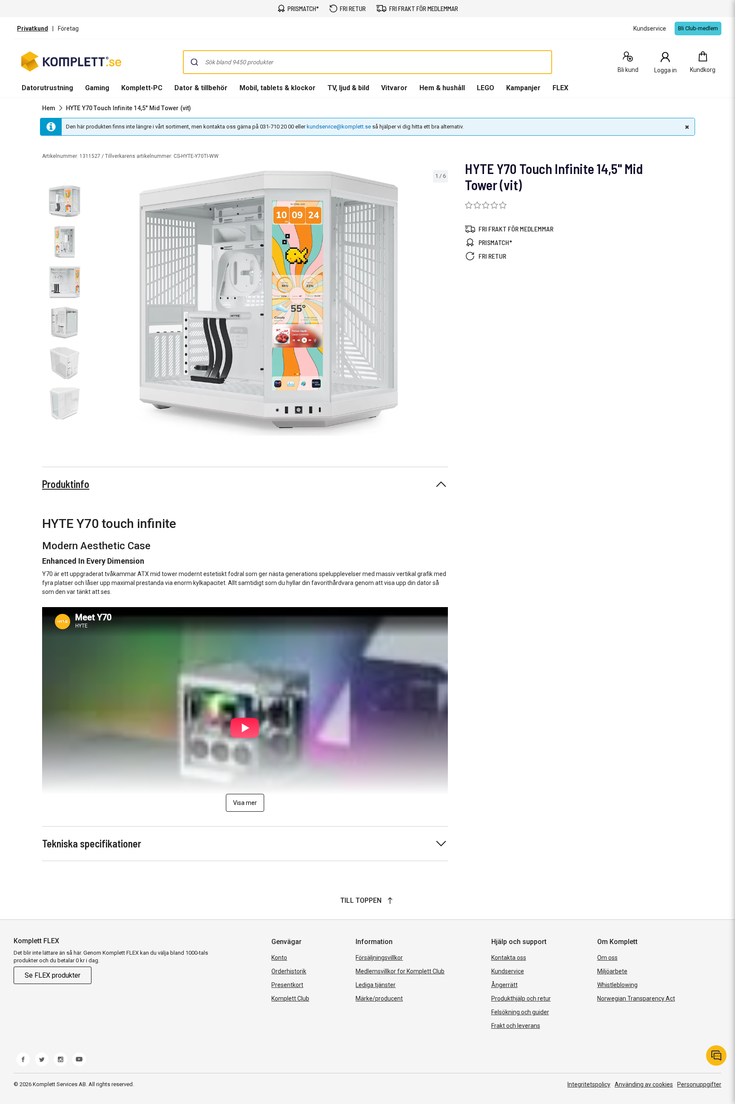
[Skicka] (194, 62)
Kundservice (507, 971)
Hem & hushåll (442, 88)
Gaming (97, 88)
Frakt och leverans (515, 1025)
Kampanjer (523, 88)
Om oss (607, 957)
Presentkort (287, 984)
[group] (269, 303)
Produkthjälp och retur (521, 998)
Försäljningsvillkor (379, 957)
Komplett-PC (141, 88)
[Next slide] (440, 304)
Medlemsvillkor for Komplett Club (400, 971)
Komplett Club (290, 998)
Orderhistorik (288, 971)
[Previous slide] (97, 304)
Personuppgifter (699, 1084)
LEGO (485, 88)
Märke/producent (379, 998)
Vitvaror (394, 88)
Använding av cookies (644, 1084)
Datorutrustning (47, 88)
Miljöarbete (612, 971)
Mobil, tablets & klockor (277, 88)
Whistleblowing (617, 984)
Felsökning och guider (520, 1012)
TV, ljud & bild (348, 88)
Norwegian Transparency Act (636, 998)
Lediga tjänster (376, 984)
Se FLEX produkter (52, 975)
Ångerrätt (504, 984)
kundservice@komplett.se (339, 126)
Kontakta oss (508, 957)
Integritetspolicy (588, 1084)
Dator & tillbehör (201, 88)
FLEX (560, 88)
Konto (279, 957)
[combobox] (367, 62)
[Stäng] (686, 126)
